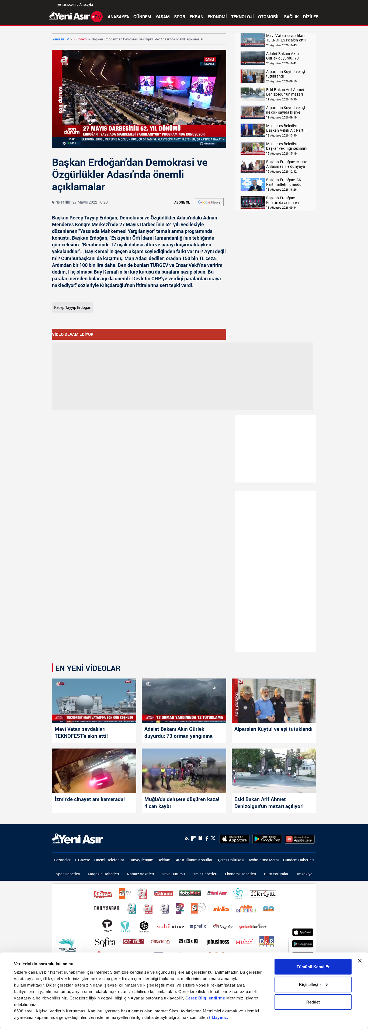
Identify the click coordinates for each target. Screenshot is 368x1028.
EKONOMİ (217, 17)
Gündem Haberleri (298, 859)
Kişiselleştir (310, 984)
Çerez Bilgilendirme (205, 998)
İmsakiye (304, 873)
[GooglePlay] (267, 838)
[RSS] (187, 838)
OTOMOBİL (269, 17)
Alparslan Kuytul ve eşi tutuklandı (285, 73)
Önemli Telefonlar (109, 859)
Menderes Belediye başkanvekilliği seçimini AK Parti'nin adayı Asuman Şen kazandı (286, 146)
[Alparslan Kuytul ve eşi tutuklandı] (253, 76)
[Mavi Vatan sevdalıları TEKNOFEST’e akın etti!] (94, 701)
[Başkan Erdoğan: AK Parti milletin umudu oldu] (253, 184)
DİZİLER (311, 17)
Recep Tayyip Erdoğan (72, 307)
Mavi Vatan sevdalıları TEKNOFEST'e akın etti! (286, 37)
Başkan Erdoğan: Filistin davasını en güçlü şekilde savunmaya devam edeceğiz (282, 200)
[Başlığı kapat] (360, 961)
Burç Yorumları (277, 873)
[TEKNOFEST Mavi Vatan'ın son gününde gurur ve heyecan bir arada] (253, 40)
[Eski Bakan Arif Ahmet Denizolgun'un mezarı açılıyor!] (253, 94)
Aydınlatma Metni (264, 859)
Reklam (164, 859)
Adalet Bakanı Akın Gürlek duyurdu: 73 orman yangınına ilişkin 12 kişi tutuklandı (286, 55)
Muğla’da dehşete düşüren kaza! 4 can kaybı (181, 803)
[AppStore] (234, 838)
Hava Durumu (173, 873)
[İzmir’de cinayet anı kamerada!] (94, 771)
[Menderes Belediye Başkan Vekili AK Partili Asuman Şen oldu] (253, 130)
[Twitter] (213, 838)
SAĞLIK (291, 17)
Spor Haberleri (68, 873)
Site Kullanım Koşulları (194, 859)
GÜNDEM (142, 17)
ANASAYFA (118, 17)
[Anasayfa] (76, 16)
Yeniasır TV (61, 39)
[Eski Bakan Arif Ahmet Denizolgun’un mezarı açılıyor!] (274, 771)
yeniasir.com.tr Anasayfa (75, 4)
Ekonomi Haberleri (240, 873)
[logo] (77, 838)
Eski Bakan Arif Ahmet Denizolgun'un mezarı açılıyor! (285, 92)
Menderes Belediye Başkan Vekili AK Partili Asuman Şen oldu (286, 128)
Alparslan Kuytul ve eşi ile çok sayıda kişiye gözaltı (285, 110)
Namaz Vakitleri (140, 873)
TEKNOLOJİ (242, 17)
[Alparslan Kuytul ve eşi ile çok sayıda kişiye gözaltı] (253, 112)
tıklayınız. (218, 1017)
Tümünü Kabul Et (313, 966)
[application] (139, 99)
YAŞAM (162, 17)
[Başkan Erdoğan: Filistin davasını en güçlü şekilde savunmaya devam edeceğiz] (253, 202)
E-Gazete (82, 859)
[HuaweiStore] (300, 838)
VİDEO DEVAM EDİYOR (72, 334)
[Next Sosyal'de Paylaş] (200, 838)
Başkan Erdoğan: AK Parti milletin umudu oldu (283, 182)
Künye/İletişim (141, 859)
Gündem (80, 39)
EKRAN (196, 17)
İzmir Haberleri (204, 873)
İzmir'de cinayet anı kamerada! (90, 799)
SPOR (179, 17)
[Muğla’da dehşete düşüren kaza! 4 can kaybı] (184, 771)
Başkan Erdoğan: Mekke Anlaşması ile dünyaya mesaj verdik (286, 164)
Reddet (313, 1002)
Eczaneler (62, 859)
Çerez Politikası (231, 859)
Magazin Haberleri (103, 873)
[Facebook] (206, 838)
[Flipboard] (193, 838)
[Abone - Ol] (209, 202)
